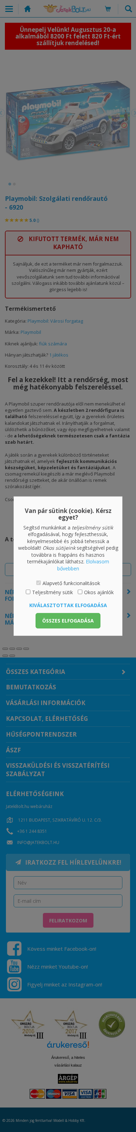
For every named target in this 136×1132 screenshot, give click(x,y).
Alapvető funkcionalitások (71, 582)
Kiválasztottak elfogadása (68, 605)
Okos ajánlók (99, 592)
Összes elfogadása (68, 620)
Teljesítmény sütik (52, 592)
